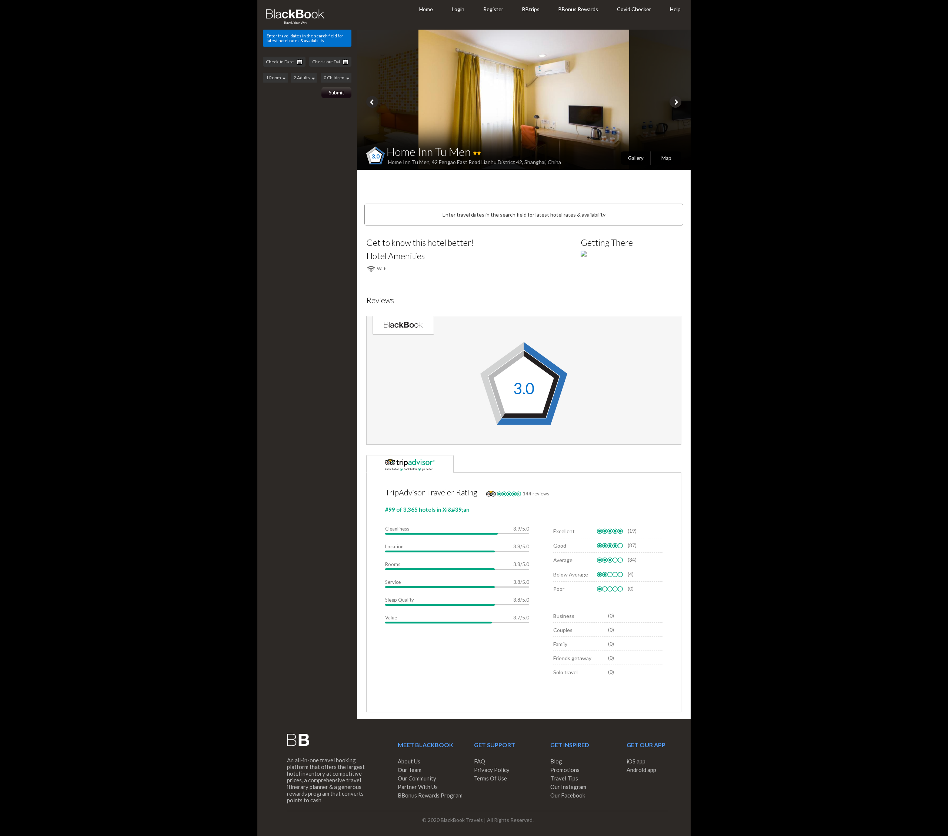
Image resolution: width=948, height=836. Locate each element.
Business (563, 616)
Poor (558, 589)
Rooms (392, 564)
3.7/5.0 (521, 618)
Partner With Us (418, 786)
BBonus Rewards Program (430, 795)
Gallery (636, 158)
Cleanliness (397, 529)
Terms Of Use (490, 778)
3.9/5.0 (521, 529)
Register (493, 9)
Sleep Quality (399, 600)
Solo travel (565, 672)
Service (393, 582)
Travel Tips (564, 778)
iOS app (636, 761)
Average (563, 560)
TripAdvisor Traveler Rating (431, 492)
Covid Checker (634, 9)
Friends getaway (572, 658)
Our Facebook (567, 795)
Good (559, 545)
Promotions (565, 769)
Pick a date (300, 62)
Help (675, 9)
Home (426, 9)
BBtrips (531, 9)
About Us (409, 761)
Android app (641, 769)
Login (458, 9)
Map (666, 158)
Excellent (564, 531)
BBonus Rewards (578, 9)
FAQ (479, 761)
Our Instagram (568, 786)
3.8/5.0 (521, 546)
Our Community (417, 778)
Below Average (570, 574)
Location (394, 546)
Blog (556, 761)
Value (391, 618)
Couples (563, 630)
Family (560, 644)
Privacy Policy (492, 769)
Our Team (409, 769)
